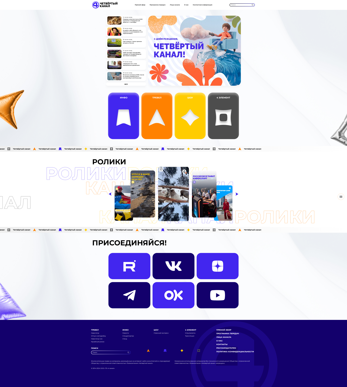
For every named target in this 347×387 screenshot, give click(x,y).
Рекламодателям (226, 348)
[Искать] (252, 4)
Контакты (222, 344)
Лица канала (175, 5)
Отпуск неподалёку (98, 336)
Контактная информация (202, 5)
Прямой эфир (140, 5)
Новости (135, 127)
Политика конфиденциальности (235, 352)
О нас (186, 5)
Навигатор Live (96, 339)
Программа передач (158, 5)
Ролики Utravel (167, 136)
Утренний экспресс (199, 136)
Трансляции (235, 131)
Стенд (135, 132)
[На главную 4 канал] (104, 5)
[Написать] (341, 197)
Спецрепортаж (134, 136)
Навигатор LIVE (167, 127)
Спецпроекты (235, 136)
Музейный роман (167, 131)
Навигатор (167, 123)
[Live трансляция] (95, 378)
